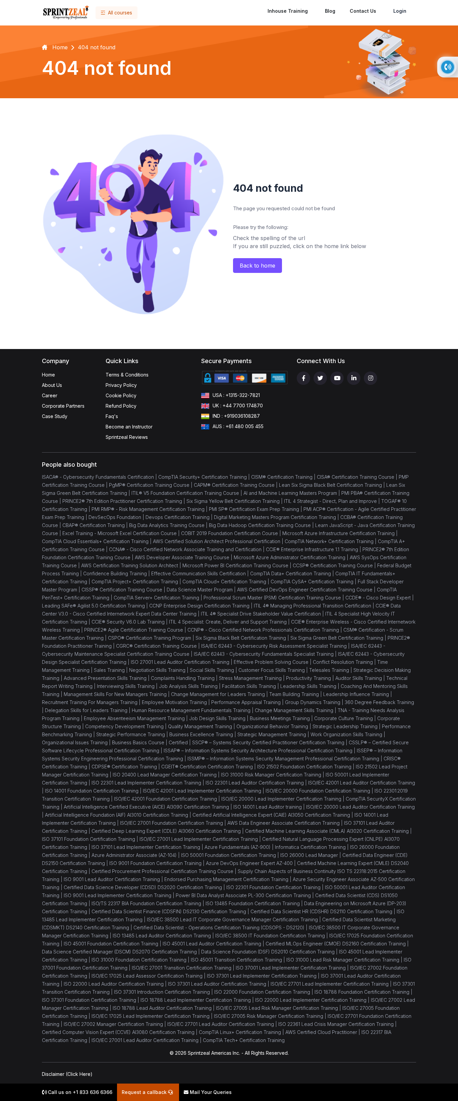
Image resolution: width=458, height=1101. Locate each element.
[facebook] (303, 378)
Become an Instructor (129, 426)
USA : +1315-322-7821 (236, 395)
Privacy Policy (121, 385)
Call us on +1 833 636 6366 (79, 1092)
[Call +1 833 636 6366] (447, 67)
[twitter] (320, 378)
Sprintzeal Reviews (127, 437)
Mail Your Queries (210, 1092)
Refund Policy (121, 406)
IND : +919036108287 (236, 416)
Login (399, 11)
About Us (52, 385)
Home (48, 375)
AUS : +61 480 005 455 (238, 426)
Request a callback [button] (145, 1092)
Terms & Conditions (127, 375)
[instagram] (370, 378)
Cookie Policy (121, 395)
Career (49, 395)
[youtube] (337, 378)
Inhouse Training (288, 11)
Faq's (112, 416)
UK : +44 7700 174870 (238, 405)
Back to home (257, 265)
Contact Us (363, 11)
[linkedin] (353, 378)
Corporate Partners (63, 406)
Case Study (54, 416)
